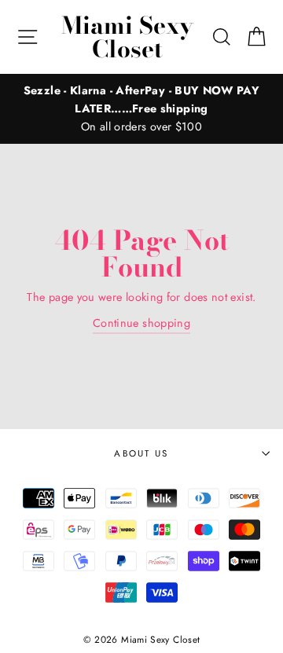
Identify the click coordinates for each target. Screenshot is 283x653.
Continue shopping (141, 323)
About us (141, 453)
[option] (141, 109)
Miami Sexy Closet (127, 37)
